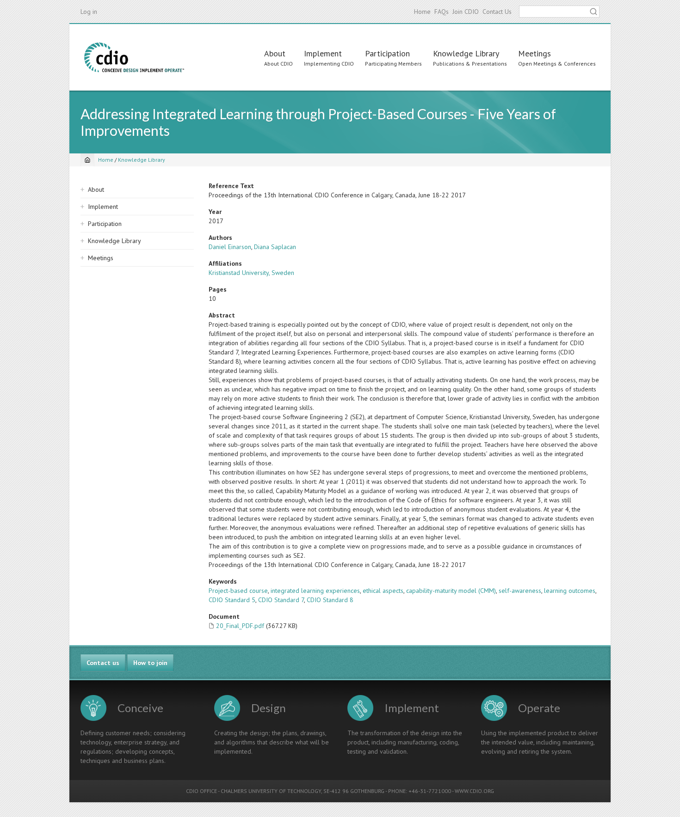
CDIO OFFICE (201, 790)
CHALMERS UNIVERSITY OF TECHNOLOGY (271, 790)
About (274, 53)
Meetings (534, 53)
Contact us (103, 662)
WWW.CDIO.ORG (474, 790)
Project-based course (238, 590)
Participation (387, 53)
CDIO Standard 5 (232, 600)
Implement (323, 53)
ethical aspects (383, 590)
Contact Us (497, 11)
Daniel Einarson (230, 247)
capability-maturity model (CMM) (451, 590)
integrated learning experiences (315, 590)
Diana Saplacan (275, 247)
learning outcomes (569, 590)
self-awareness (520, 590)
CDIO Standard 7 (281, 600)
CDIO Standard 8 (330, 600)
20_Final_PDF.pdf (240, 626)
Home (422, 11)
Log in (88, 11)
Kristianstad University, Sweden (251, 272)
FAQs (441, 11)
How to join (150, 662)
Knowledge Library (466, 53)
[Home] (134, 57)
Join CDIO (465, 11)
